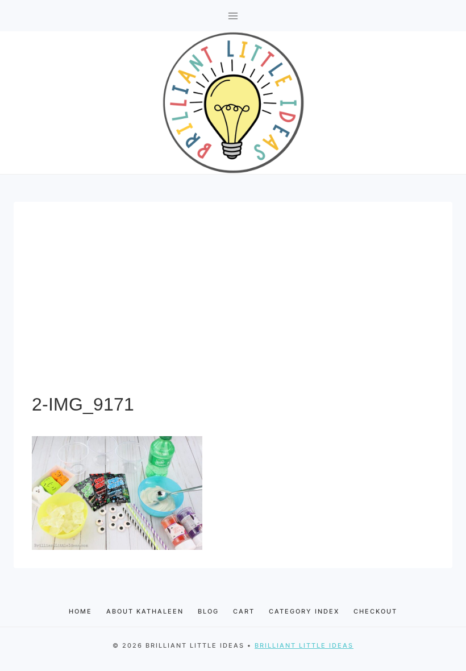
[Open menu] (233, 15)
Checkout (375, 611)
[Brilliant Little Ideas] (233, 102)
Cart (244, 611)
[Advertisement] (233, 305)
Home (80, 611)
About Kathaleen (145, 611)
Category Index (304, 611)
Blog (208, 611)
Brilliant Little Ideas (304, 645)
